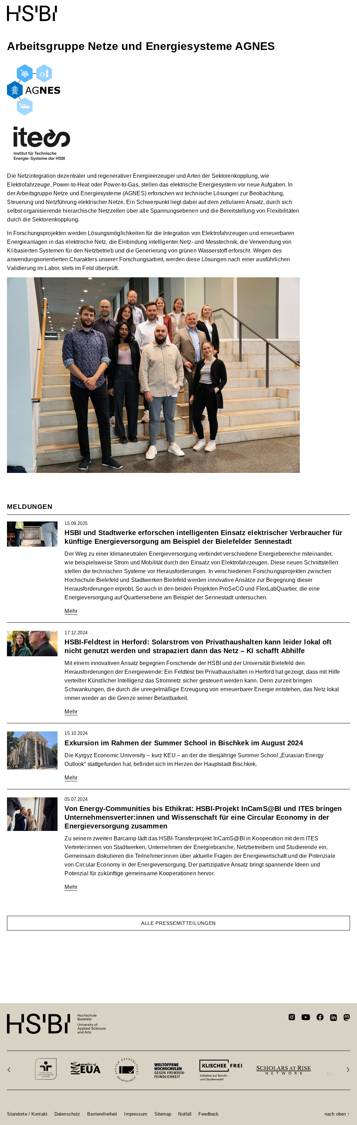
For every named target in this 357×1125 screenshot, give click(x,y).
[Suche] (329, 10)
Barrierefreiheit (102, 1113)
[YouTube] (306, 1018)
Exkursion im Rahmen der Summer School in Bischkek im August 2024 (183, 743)
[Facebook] (320, 1018)
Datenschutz (67, 1113)
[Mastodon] (346, 1019)
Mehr (70, 611)
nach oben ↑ (337, 1113)
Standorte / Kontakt (27, 1113)
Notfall (184, 1113)
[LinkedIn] (333, 1018)
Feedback (208, 1113)
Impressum (135, 1113)
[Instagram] (292, 1018)
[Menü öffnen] (345, 10)
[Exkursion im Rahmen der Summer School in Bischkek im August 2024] (32, 750)
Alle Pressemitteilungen (178, 923)
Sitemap (163, 1113)
